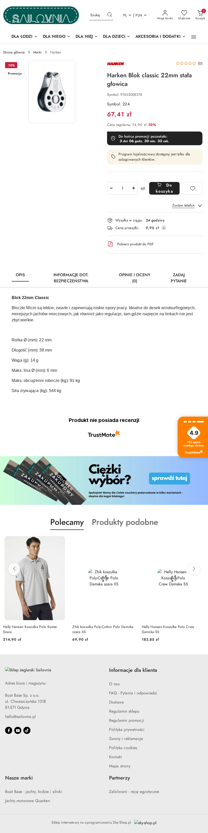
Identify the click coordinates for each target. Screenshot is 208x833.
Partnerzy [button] (119, 778)
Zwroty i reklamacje (126, 739)
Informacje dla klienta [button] (133, 670)
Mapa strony (119, 766)
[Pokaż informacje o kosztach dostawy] (164, 228)
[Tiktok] (26, 730)
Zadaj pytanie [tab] (179, 278)
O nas (114, 684)
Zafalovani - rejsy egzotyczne (134, 791)
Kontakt (115, 757)
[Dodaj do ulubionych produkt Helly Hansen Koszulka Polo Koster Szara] (60, 542)
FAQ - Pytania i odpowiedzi (133, 693)
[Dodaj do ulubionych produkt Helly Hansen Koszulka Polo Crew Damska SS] (199, 542)
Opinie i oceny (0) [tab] (134, 278)
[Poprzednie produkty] (14, 569)
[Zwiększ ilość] (133, 188)
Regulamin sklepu (124, 711)
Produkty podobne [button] (125, 522)
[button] (194, 37)
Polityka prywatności (126, 729)
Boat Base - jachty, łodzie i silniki (33, 791)
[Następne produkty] (193, 569)
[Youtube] (17, 730)
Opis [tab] (20, 275)
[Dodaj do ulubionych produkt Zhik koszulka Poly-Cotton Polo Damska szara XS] (130, 542)
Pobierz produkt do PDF (135, 244)
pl (125, 15)
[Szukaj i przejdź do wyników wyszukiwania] (109, 15)
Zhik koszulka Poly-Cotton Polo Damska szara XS (102, 629)
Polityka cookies (123, 748)
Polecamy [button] (67, 522)
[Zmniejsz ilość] (111, 188)
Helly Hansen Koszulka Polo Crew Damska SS (168, 629)
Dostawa (116, 702)
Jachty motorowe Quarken (27, 801)
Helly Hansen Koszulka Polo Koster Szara (30, 629)
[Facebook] (8, 730)
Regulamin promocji (126, 720)
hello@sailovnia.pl (20, 716)
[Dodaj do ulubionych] (192, 188)
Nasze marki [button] (19, 778)
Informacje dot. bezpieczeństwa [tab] (71, 278)
